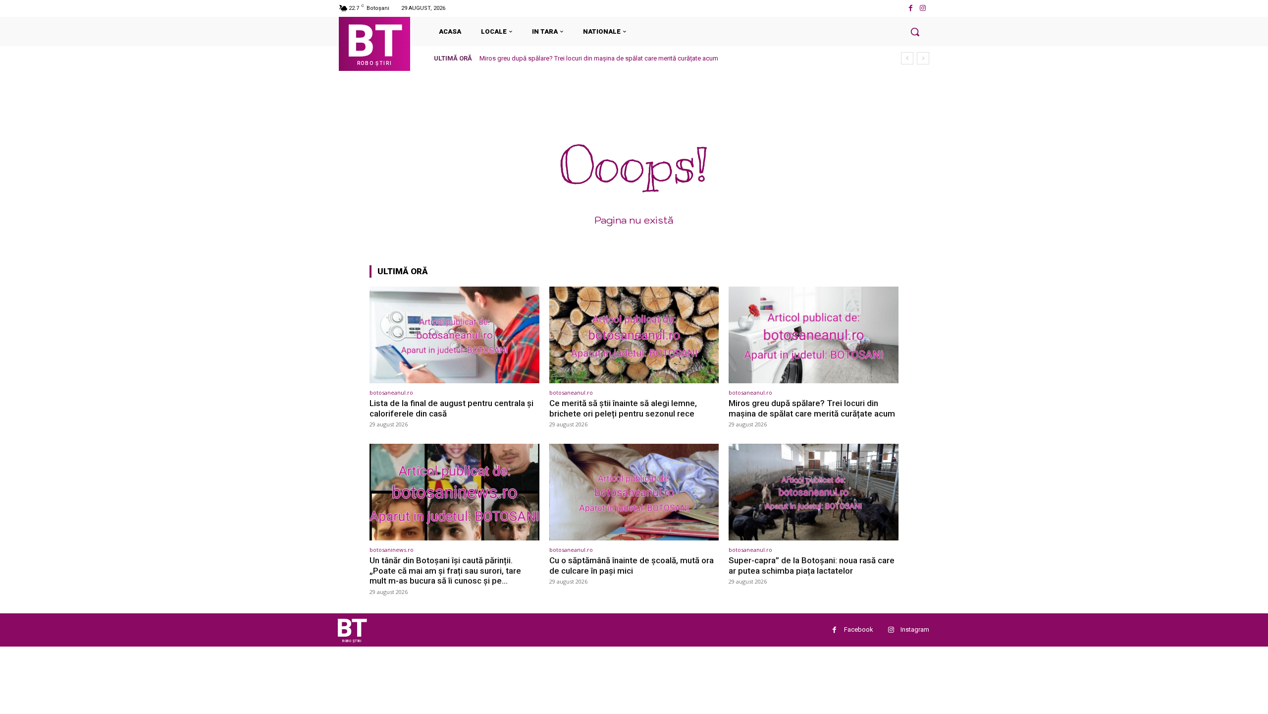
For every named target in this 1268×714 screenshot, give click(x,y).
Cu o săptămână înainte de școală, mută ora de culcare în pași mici (631, 565)
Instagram (914, 629)
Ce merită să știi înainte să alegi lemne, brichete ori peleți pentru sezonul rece (623, 408)
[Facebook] (910, 8)
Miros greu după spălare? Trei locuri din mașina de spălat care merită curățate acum (598, 58)
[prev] (907, 58)
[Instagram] (923, 8)
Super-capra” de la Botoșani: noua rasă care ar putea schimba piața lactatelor (812, 565)
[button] (914, 31)
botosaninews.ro (392, 549)
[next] (923, 58)
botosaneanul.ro (391, 392)
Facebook (858, 629)
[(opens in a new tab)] (454, 335)
